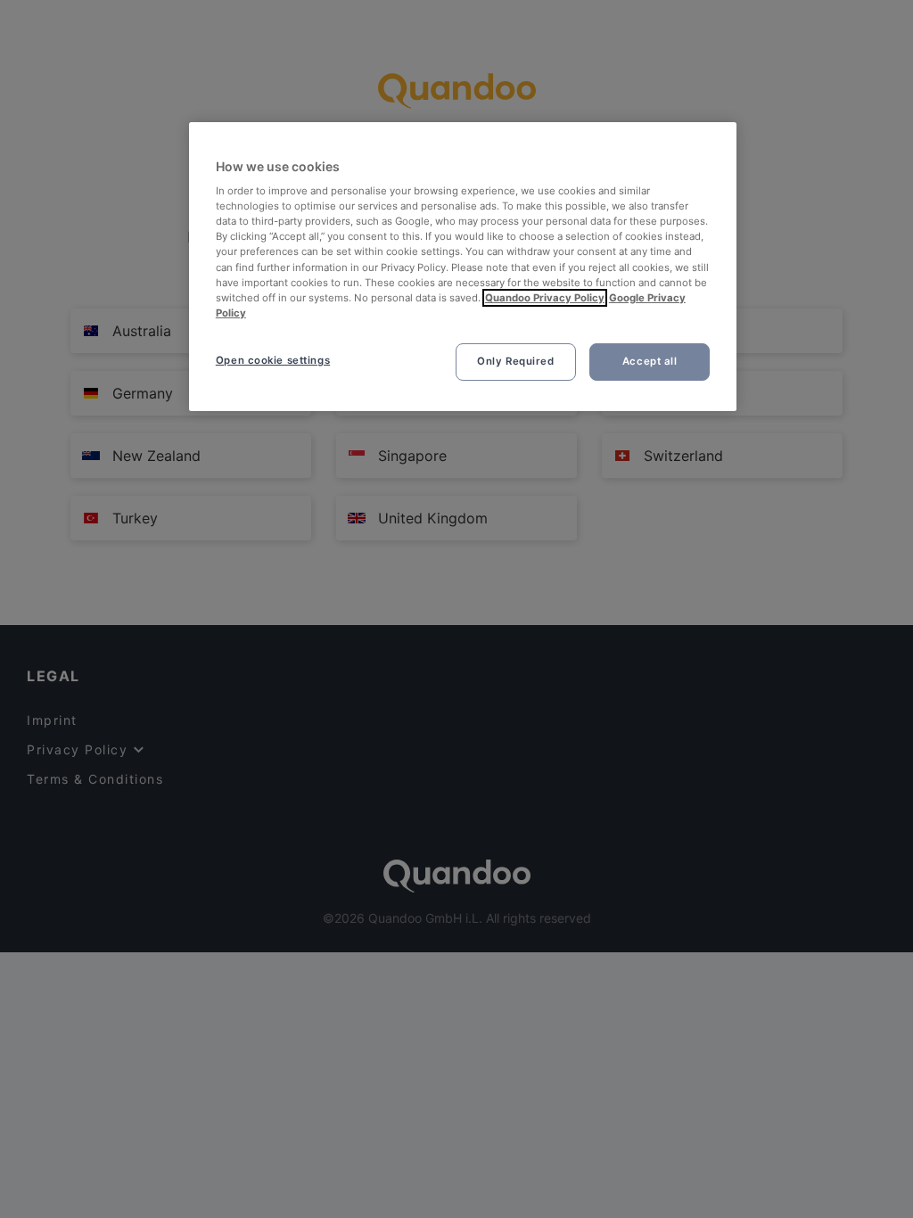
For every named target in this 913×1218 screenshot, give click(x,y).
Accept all (650, 361)
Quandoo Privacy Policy (545, 298)
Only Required (515, 361)
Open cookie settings (273, 360)
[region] (462, 266)
